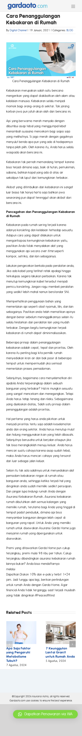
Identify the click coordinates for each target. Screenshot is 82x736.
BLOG (70, 30)
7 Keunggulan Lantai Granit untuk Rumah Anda (60, 652)
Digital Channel (18, 30)
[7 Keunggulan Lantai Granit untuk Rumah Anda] (61, 623)
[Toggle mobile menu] (73, 6)
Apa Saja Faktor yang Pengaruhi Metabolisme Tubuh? (18, 654)
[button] (9, 644)
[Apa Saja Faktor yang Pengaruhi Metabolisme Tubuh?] (21, 623)
